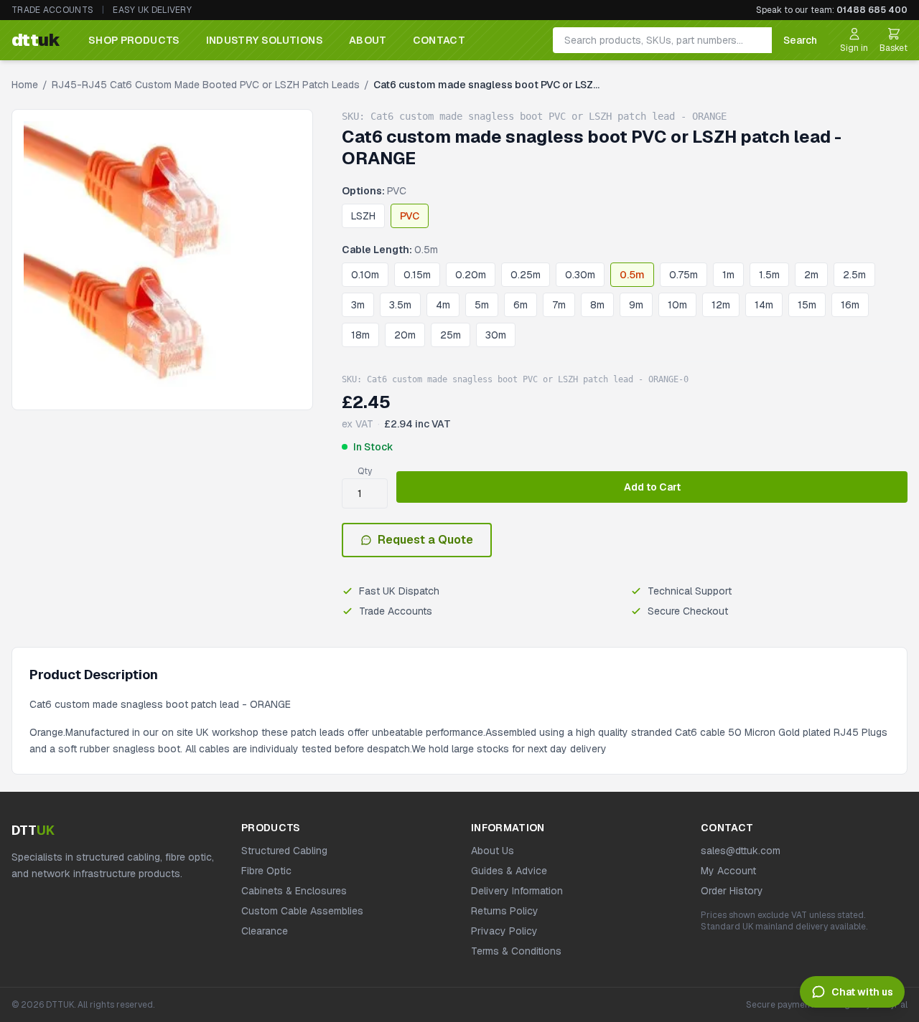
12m (721, 304)
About (368, 40)
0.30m (580, 274)
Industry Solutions (264, 40)
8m (597, 304)
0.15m (417, 274)
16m (850, 304)
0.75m (683, 274)
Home (24, 84)
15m (807, 304)
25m (450, 334)
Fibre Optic (266, 870)
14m (764, 304)
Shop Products (134, 40)
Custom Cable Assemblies (302, 910)
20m (405, 334)
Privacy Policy (504, 930)
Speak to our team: (832, 10)
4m (443, 304)
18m (360, 334)
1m (728, 274)
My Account (728, 870)
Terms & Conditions (516, 951)
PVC (409, 215)
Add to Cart (652, 487)
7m (559, 304)
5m (482, 304)
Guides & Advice (509, 870)
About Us (492, 850)
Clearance (264, 930)
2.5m (854, 274)
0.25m (525, 274)
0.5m (632, 274)
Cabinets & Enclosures (294, 890)
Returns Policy (504, 910)
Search (800, 40)
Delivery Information (517, 890)
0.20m (470, 274)
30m (495, 334)
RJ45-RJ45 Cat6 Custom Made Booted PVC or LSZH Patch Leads (206, 84)
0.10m (365, 274)
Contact (439, 40)
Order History (732, 890)
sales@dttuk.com (740, 850)
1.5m (769, 274)
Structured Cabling (284, 850)
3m (358, 304)
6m (520, 304)
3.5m (400, 304)
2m (811, 274)
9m (636, 304)
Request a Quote (425, 539)
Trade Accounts (52, 10)
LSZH (363, 215)
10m (677, 304)
